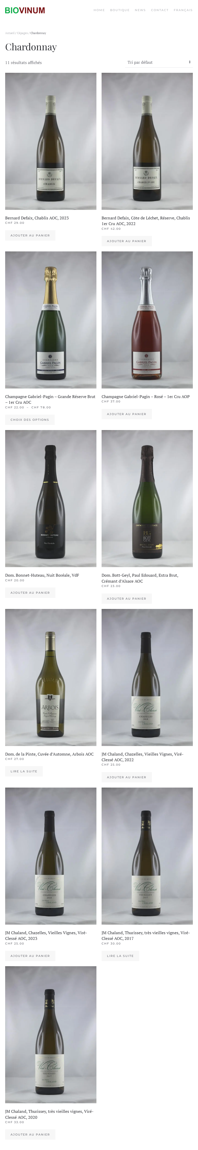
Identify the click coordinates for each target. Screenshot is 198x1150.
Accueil (9, 33)
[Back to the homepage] (25, 10)
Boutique (120, 10)
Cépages (22, 33)
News (140, 10)
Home (99, 10)
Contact (160, 10)
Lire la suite (24, 771)
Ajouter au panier (30, 235)
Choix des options (30, 420)
